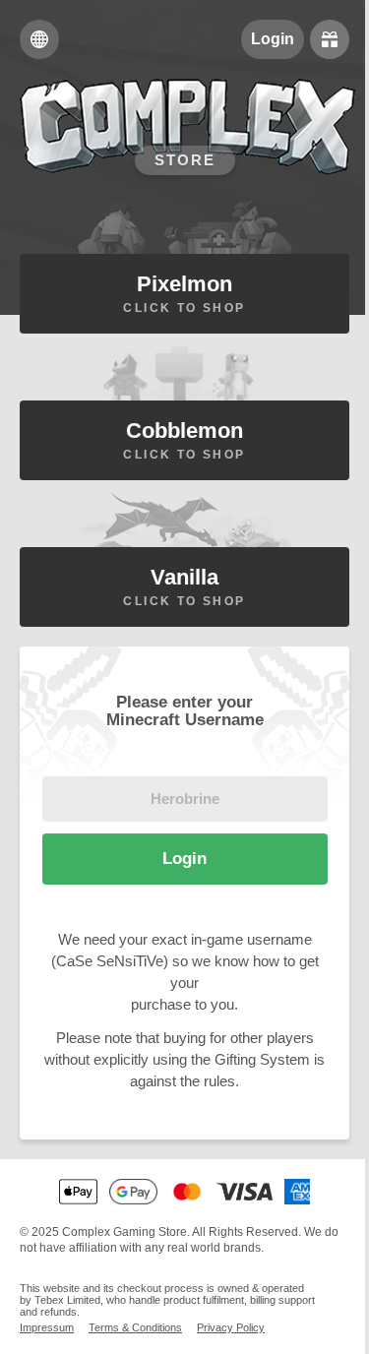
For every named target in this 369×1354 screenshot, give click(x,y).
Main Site (39, 39)
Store (184, 160)
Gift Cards (329, 39)
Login (272, 39)
